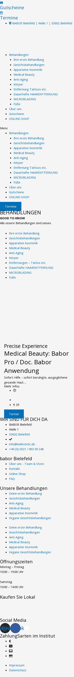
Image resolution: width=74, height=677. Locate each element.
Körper (18, 84)
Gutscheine (12, 7)
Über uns (15, 109)
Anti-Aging (21, 79)
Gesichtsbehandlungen (29, 65)
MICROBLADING (25, 99)
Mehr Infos (12, 386)
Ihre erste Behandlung (29, 59)
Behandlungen (19, 55)
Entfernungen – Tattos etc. (27, 263)
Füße (17, 104)
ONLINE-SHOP (19, 119)
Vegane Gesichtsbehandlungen (30, 518)
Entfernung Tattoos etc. (30, 89)
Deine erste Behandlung (25, 493)
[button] (37, 128)
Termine (9, 18)
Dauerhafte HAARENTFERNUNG (36, 94)
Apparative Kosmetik (28, 69)
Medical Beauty (24, 74)
